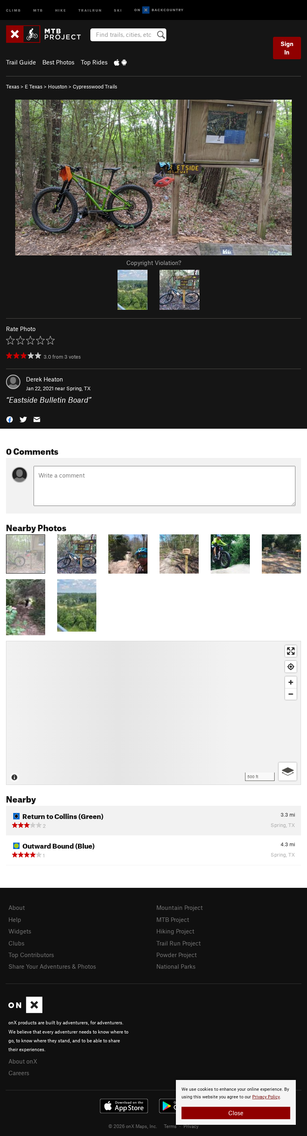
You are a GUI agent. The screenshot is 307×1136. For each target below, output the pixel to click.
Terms (170, 1126)
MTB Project (172, 919)
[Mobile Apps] (120, 62)
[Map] (153, 713)
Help (14, 919)
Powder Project (176, 954)
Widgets (19, 931)
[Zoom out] (291, 694)
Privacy (191, 1126)
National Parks (175, 966)
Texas (12, 86)
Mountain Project (179, 907)
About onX (22, 1061)
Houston (57, 86)
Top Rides (94, 62)
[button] (9, 418)
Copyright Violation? (153, 262)
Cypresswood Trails (95, 86)
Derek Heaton (44, 379)
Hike (60, 9)
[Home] (47, 34)
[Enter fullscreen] (291, 651)
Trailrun (90, 9)
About (16, 907)
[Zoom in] (291, 682)
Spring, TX (78, 388)
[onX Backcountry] (158, 10)
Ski (118, 9)
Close (235, 1112)
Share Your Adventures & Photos (52, 966)
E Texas (33, 86)
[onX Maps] (25, 1010)
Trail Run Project (178, 943)
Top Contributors (31, 954)
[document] (235, 1102)
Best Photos (58, 62)
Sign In (287, 48)
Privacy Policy (266, 1097)
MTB (38, 9)
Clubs (16, 943)
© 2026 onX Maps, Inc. (132, 1126)
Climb (13, 9)
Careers (18, 1072)
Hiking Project (175, 931)
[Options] (288, 772)
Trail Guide (21, 62)
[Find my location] (291, 666)
